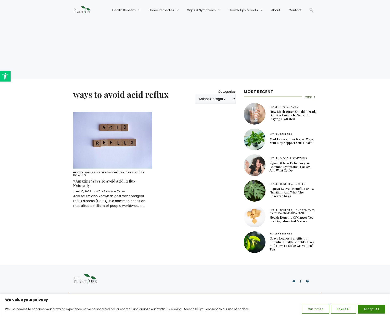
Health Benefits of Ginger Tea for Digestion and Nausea (291, 219)
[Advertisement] (195, 50)
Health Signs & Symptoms (93, 172)
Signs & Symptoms (201, 10)
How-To (79, 175)
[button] (5, 76)
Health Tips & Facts (243, 10)
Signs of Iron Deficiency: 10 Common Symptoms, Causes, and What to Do (290, 166)
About (276, 10)
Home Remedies (161, 10)
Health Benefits (124, 10)
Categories (227, 91)
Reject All (343, 309)
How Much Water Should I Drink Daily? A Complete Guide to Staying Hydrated (293, 115)
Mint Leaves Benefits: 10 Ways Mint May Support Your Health (291, 141)
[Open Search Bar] (311, 10)
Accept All (371, 309)
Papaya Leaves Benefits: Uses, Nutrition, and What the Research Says (292, 192)
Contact (295, 10)
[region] (195, 305)
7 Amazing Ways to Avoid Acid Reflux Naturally (104, 183)
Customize (315, 309)
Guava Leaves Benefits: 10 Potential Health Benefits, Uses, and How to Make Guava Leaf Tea (292, 243)
